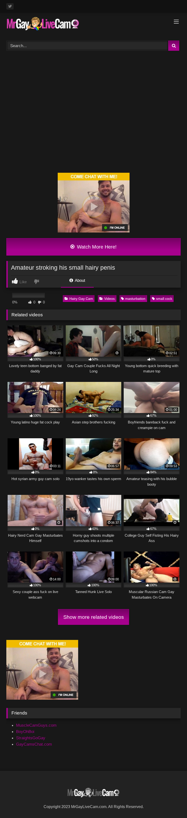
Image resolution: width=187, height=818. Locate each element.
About (79, 280)
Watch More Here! (96, 247)
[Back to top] (171, 803)
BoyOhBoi (25, 731)
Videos (109, 299)
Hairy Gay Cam (81, 299)
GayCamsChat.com (34, 744)
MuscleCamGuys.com (36, 725)
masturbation (135, 299)
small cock (164, 299)
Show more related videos (93, 617)
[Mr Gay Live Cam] (93, 25)
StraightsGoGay (30, 737)
